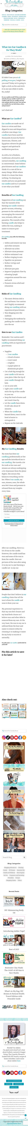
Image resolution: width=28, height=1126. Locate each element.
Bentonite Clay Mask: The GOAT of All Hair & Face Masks (14, 970)
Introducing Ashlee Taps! (14, 931)
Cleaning (20, 867)
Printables (11, 878)
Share (14, 53)
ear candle (13, 206)
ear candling (21, 161)
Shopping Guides (11, 880)
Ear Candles (15, 119)
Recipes (18, 878)
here (18, 1061)
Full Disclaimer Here (14, 1123)
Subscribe (8, 1084)
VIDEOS (22, 20)
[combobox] (14, 24)
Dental (5, 870)
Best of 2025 (14, 949)
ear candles (6, 184)
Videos (19, 880)
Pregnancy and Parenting (17, 875)
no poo (12, 80)
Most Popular (20, 58)
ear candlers (21, 167)
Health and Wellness (10, 58)
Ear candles (6, 124)
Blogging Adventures (10, 867)
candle (11, 223)
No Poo (6, 875)
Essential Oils (20, 870)
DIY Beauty (12, 870)
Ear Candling (18, 195)
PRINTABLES (13, 20)
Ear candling (6, 236)
